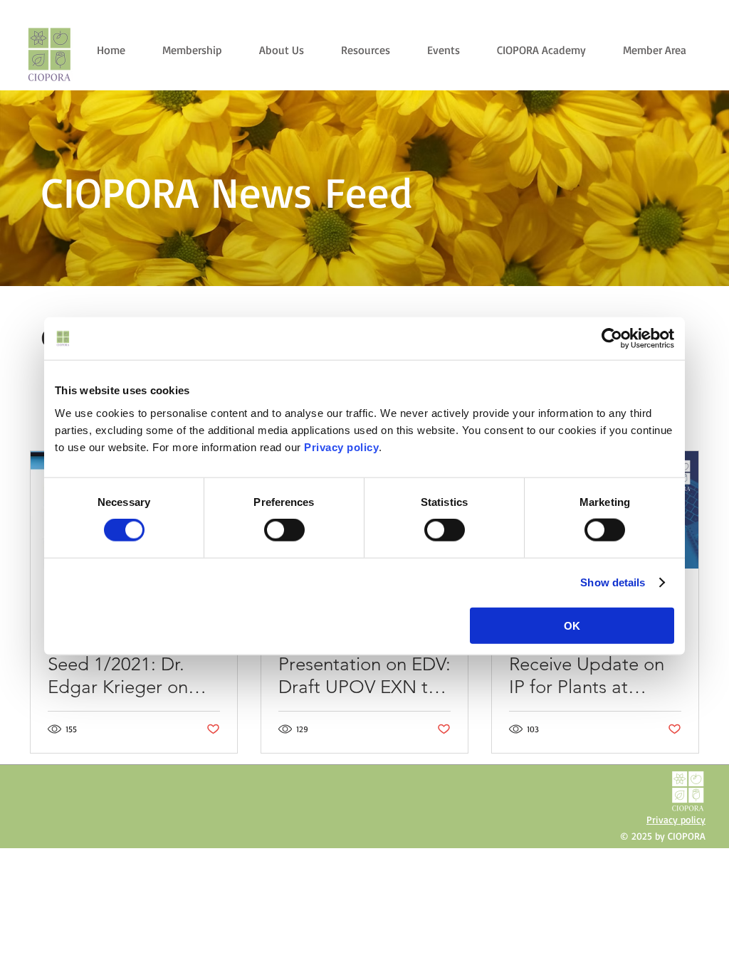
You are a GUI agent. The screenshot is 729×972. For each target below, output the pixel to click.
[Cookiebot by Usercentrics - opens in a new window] (612, 338)
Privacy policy (341, 446)
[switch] (284, 530)
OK (572, 625)
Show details (612, 582)
